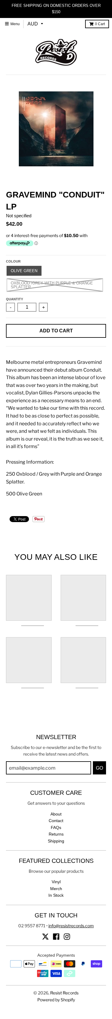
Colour (13, 261)
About (56, 814)
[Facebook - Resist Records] (56, 936)
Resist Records (64, 992)
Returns (56, 834)
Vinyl (56, 881)
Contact (56, 820)
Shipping (56, 841)
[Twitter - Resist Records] (45, 936)
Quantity (14, 299)
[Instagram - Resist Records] (66, 936)
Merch (56, 888)
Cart (100, 24)
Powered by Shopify (56, 999)
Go (99, 768)
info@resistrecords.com (71, 925)
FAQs (56, 827)
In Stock (56, 895)
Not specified (18, 215)
